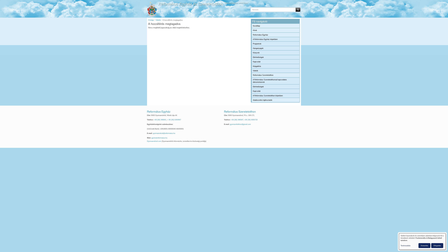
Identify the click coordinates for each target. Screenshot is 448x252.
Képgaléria (257, 66)
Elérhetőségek (258, 57)
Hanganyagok (258, 48)
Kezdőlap (256, 26)
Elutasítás (424, 246)
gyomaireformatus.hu (159, 138)
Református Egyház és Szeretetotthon (190, 4)
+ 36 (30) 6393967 (174, 120)
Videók (158, 20)
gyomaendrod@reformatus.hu (164, 133)
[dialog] (422, 241)
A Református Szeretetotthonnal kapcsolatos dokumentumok (270, 81)
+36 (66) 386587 (237, 120)
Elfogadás (437, 246)
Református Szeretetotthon (263, 75)
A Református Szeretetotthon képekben (268, 96)
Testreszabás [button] (405, 246)
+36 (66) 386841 (160, 120)
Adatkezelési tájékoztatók (262, 100)
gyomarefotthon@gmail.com (240, 124)
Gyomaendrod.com (154, 141)
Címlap (151, 20)
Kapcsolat (256, 62)
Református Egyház (260, 35)
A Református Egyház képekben (265, 39)
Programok (257, 44)
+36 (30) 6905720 (251, 120)
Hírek (255, 30)
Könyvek (256, 53)
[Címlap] (152, 9)
